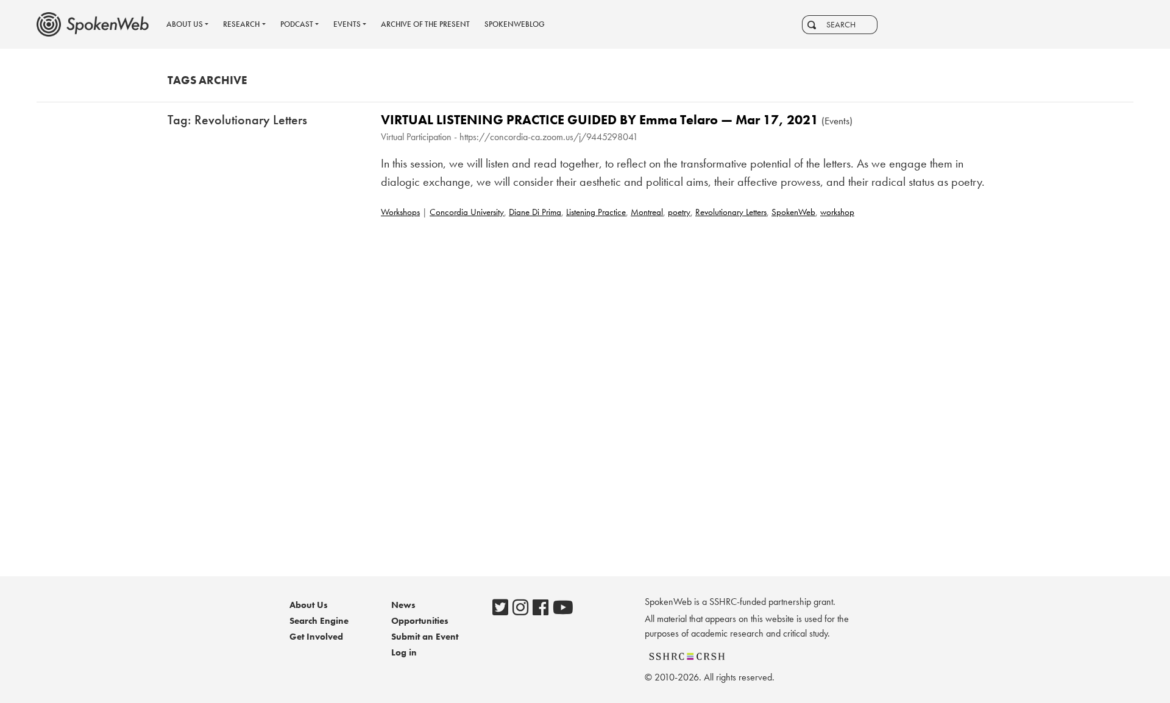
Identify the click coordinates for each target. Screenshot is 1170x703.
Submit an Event (424, 637)
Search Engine (319, 621)
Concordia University (467, 212)
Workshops (400, 212)
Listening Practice (596, 212)
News (403, 605)
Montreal (647, 212)
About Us (308, 605)
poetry (679, 212)
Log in (404, 652)
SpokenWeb (793, 212)
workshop (837, 212)
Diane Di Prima (535, 212)
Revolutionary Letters (731, 212)
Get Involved (316, 637)
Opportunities (419, 621)
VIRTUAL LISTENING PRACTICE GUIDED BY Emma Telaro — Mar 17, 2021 (599, 119)
